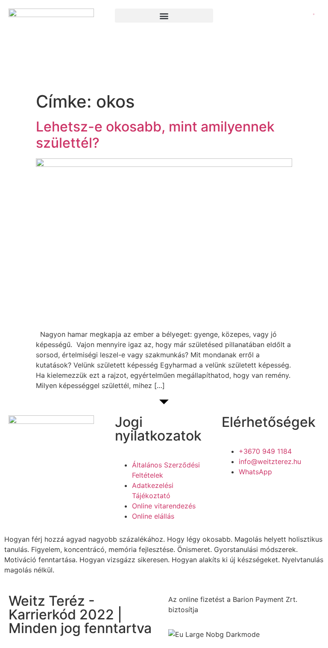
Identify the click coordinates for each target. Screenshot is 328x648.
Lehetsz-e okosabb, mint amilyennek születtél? (155, 134)
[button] (164, 16)
